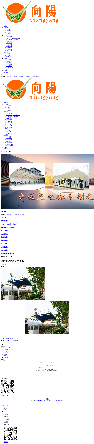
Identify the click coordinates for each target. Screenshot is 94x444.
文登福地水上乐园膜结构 (12, 340)
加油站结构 (9, 50)
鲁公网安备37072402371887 (56, 400)
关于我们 (6, 27)
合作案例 (6, 58)
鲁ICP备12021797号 (41, 400)
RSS (7, 405)
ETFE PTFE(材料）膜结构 (13, 38)
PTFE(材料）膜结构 (34, 76)
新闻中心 (6, 52)
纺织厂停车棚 (10, 69)
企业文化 (8, 32)
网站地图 (3, 405)
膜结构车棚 (9, 41)
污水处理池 (9, 61)
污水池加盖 (9, 43)
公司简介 (8, 29)
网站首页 (6, 26)
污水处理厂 (9, 59)
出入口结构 (9, 49)
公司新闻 (8, 53)
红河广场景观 (9, 339)
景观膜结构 (9, 44)
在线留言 (6, 70)
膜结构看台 (9, 47)
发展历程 (8, 30)
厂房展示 (8, 33)
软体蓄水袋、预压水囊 (12, 40)
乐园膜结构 (9, 46)
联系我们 (6, 72)
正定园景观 (9, 64)
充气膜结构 (9, 36)
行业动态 (8, 55)
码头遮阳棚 (9, 63)
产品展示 (6, 35)
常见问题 (8, 56)
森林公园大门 (10, 67)
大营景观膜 (9, 66)
